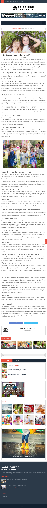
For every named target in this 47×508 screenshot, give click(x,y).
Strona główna (6, 22)
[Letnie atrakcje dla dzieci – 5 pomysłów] (18, 409)
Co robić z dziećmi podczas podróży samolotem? (16, 485)
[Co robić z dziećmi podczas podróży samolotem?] (40, 420)
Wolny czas (13, 22)
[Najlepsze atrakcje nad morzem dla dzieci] (7, 409)
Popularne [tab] (7, 360)
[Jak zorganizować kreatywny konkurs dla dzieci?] (18, 420)
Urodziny (20, 22)
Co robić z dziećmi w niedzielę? (14, 364)
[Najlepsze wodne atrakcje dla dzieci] (23, 15)
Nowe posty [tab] (18, 360)
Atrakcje (26, 22)
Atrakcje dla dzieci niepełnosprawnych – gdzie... (17, 369)
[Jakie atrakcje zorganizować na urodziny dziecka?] (7, 420)
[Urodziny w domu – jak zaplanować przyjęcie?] (23, 389)
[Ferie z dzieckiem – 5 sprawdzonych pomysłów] (40, 409)
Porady (32, 22)
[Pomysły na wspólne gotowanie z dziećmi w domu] (29, 420)
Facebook (16, 322)
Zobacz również (6, 338)
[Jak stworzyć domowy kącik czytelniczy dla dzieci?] (29, 409)
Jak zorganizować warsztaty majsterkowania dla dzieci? (17, 479)
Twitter (31, 322)
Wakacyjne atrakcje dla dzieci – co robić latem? (14, 1)
